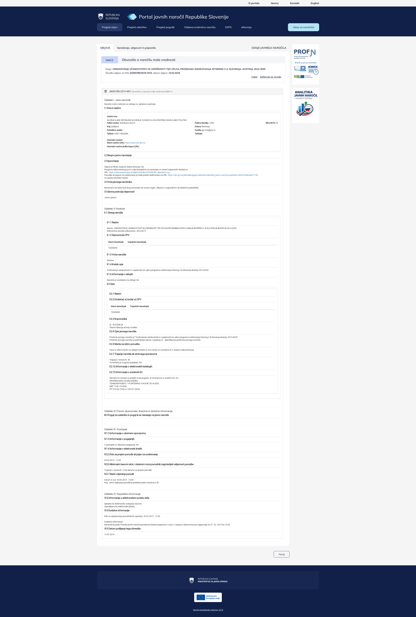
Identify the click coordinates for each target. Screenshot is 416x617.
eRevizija (246, 27)
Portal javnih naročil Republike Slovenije (183, 17)
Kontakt (294, 3)
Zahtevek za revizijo (270, 76)
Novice (275, 3)
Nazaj (282, 554)
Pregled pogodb (165, 27)
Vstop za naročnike (303, 27)
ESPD (228, 27)
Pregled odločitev (137, 27)
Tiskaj (254, 76)
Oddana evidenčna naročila (199, 27)
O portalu (254, 3)
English (315, 3)
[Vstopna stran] (132, 16)
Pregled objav (109, 27)
